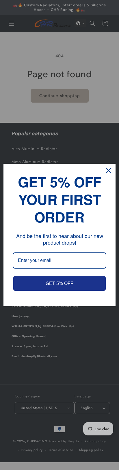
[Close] (109, 171)
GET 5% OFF (59, 283)
